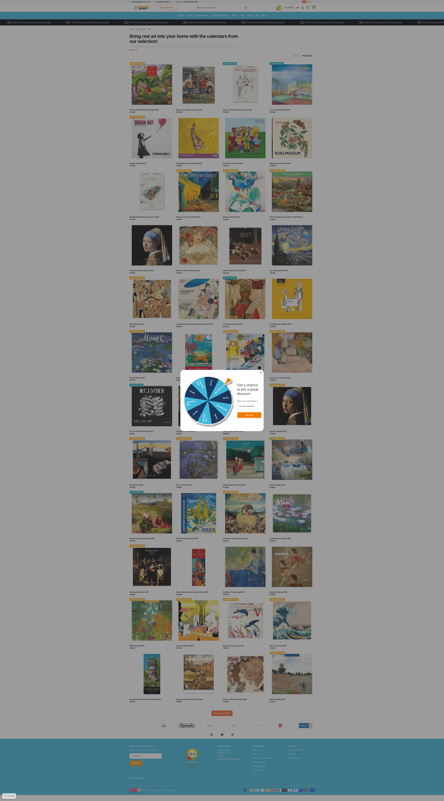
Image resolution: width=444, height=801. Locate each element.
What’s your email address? (247, 401)
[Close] (261, 372)
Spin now (249, 415)
